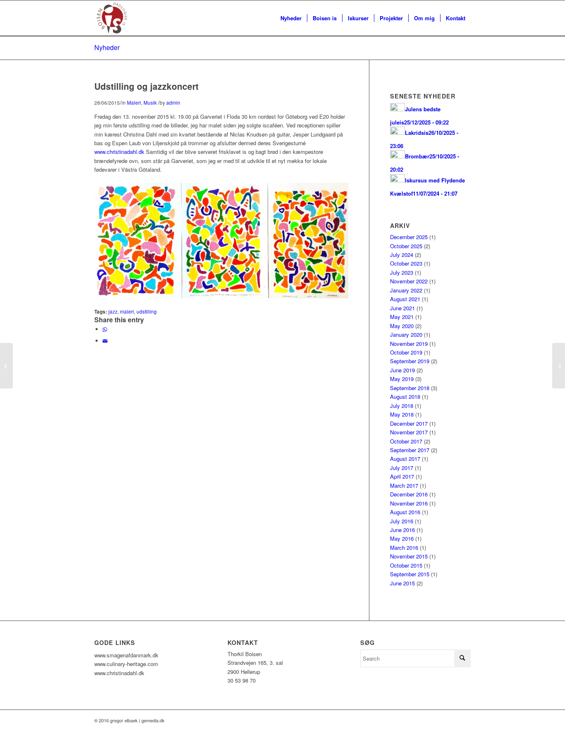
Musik (150, 102)
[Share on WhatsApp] (105, 329)
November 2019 (409, 344)
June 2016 (402, 530)
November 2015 (409, 556)
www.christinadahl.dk (119, 152)
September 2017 (409, 450)
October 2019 (406, 352)
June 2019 (402, 370)
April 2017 (402, 476)
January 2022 (406, 290)
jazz (112, 311)
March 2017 (404, 485)
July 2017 (401, 468)
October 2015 (406, 565)
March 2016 (404, 547)
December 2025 (409, 237)
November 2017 (409, 432)
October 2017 (406, 441)
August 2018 (405, 396)
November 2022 (409, 281)
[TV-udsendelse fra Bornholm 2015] (558, 365)
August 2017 (405, 459)
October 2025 (406, 246)
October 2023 (406, 263)
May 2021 (402, 317)
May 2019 (402, 379)
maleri (127, 311)
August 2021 (405, 299)
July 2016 (401, 521)
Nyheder (107, 47)
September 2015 (409, 574)
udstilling (146, 311)
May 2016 (402, 538)
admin (173, 102)
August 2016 (405, 512)
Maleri (134, 102)
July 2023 (401, 272)
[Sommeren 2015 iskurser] (6, 365)
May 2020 (402, 326)
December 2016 (409, 494)
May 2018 (402, 414)
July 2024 (401, 255)
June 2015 (402, 583)
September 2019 (409, 361)
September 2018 (409, 388)
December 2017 (409, 423)
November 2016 (409, 503)
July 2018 (401, 406)
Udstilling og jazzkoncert (146, 86)
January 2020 (406, 334)
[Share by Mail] (105, 341)
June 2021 (402, 308)
